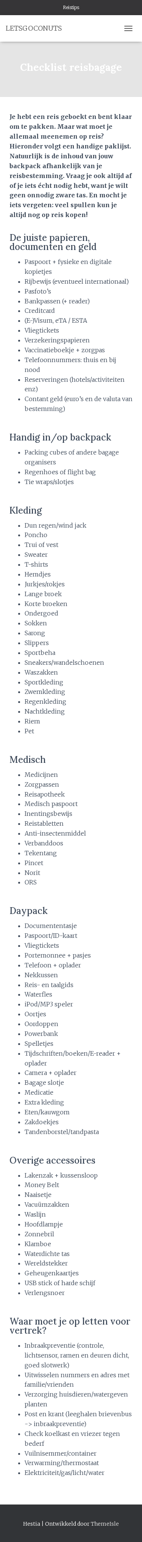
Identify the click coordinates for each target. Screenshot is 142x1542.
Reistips (71, 7)
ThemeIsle (105, 1523)
